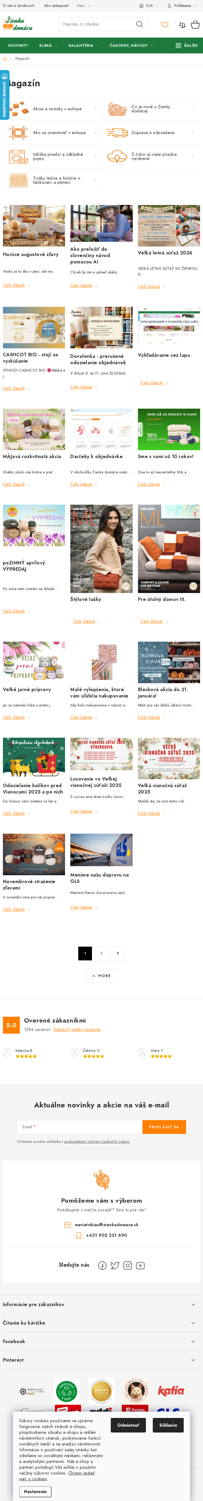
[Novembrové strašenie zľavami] (34, 854)
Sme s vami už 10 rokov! (166, 456)
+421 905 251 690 (106, 1235)
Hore (104, 975)
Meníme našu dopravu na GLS (99, 878)
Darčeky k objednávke (96, 456)
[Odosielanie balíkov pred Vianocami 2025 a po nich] (34, 758)
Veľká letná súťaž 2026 (165, 252)
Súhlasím (168, 1425)
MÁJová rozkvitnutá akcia (32, 456)
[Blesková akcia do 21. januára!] (169, 662)
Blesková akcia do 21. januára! (163, 692)
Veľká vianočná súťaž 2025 (162, 788)
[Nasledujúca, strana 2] (101, 953)
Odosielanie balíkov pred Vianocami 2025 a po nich (33, 788)
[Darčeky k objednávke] (101, 429)
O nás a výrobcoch (19, 5)
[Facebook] (102, 1265)
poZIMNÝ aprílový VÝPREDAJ (24, 566)
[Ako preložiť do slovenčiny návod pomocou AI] (101, 224)
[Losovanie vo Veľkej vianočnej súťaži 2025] (101, 755)
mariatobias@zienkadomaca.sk (107, 1225)
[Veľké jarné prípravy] (34, 662)
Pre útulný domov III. (162, 599)
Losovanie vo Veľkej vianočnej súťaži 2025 (96, 782)
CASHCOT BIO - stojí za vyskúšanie (30, 357)
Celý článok (14, 285)
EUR (149, 5)
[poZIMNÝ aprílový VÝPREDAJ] (34, 530)
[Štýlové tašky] (101, 549)
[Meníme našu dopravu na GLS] (101, 851)
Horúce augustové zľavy (31, 254)
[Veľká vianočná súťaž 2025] (169, 758)
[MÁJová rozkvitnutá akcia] (34, 429)
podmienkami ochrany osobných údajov (97, 1141)
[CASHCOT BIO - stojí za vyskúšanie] (34, 327)
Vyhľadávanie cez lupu (164, 355)
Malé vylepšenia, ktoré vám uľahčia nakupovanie (99, 692)
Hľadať (139, 24)
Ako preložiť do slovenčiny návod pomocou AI (90, 255)
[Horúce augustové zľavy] (34, 226)
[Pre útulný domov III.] (169, 549)
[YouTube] (140, 1265)
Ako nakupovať (56, 5)
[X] (115, 1265)
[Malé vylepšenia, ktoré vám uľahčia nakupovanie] (101, 662)
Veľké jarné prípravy (27, 689)
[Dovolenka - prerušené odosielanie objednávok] (101, 328)
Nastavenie (35, 1492)
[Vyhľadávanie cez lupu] (169, 328)
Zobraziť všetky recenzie (76, 1029)
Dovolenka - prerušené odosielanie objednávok (98, 359)
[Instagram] (127, 1265)
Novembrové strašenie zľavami (29, 884)
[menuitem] (18, 45)
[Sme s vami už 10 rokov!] (169, 429)
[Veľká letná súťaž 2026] (169, 226)
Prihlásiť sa (164, 1127)
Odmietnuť (128, 1425)
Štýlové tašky (85, 599)
